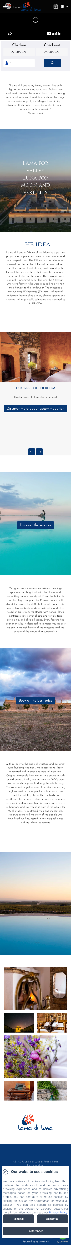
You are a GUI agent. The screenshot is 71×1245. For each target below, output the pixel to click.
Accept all (52, 1218)
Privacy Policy (58, 1212)
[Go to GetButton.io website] (62, 1242)
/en (35, 1153)
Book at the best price (35, 700)
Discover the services (35, 525)
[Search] (52, 63)
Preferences (35, 1231)
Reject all (18, 1218)
